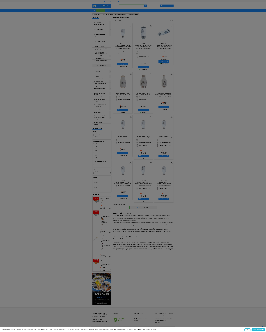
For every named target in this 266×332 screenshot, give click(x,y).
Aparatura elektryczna (99, 34)
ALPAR (96, 187)
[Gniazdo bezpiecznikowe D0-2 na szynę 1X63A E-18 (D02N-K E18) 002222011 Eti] (137, 51)
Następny (146, 207)
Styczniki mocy (98, 44)
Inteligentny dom (98, 86)
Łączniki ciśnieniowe (99, 74)
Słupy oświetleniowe (98, 29)
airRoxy (97, 185)
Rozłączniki (97, 71)
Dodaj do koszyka (122, 64)
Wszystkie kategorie (159, 324)
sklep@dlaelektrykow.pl (113, 1)
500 (96, 165)
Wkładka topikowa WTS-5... (124, 99)
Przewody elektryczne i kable (100, 32)
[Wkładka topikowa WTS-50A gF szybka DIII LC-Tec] (116, 99)
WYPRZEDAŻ (96, 124)
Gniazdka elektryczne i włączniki (99, 94)
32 (96, 152)
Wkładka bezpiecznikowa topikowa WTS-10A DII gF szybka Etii (164, 95)
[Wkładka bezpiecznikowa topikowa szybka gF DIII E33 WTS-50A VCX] (137, 142)
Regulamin (136, 315)
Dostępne (161, 21)
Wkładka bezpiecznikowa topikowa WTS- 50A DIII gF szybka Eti (123, 95)
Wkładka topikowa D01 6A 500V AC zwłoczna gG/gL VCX (164, 46)
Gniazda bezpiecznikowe (101, 60)
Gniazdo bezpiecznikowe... (145, 51)
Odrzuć (247, 329)
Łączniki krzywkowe (99, 46)
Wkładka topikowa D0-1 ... (124, 51)
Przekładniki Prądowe (100, 78)
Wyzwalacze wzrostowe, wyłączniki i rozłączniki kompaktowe (100, 38)
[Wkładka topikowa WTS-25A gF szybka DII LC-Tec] (116, 186)
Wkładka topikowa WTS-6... (124, 142)
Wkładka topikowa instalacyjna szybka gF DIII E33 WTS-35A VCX (164, 138)
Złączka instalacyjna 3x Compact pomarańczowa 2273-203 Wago (105, 260)
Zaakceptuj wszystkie (258, 329)
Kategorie (100, 11)
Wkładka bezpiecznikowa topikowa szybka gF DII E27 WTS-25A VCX (123, 184)
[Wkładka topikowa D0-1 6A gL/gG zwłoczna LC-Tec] (116, 51)
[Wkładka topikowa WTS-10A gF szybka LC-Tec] (116, 48)
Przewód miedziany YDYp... (105, 251)
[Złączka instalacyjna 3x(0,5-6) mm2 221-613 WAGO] (102, 224)
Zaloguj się (163, 1)
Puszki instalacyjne (98, 97)
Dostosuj (155, 329)
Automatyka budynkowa (100, 83)
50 (96, 157)
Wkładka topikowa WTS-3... (145, 99)
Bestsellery (95, 194)
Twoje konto (117, 310)
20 (96, 148)
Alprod (96, 190)
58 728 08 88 (100, 1)
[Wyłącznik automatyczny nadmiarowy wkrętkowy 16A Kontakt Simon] (157, 186)
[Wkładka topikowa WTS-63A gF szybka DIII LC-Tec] (116, 142)
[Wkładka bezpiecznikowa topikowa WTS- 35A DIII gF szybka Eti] (157, 140)
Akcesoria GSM (97, 120)
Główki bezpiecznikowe (101, 63)
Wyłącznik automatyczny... (165, 185)
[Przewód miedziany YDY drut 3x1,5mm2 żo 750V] (102, 214)
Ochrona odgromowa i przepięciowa (99, 109)
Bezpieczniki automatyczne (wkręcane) (102, 68)
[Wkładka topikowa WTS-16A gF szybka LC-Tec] (157, 188)
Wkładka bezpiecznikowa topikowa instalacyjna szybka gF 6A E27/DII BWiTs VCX (122, 46)
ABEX (96, 182)
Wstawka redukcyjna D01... (165, 48)
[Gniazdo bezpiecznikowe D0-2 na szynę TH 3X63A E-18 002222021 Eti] (137, 54)
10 (96, 145)
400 (96, 163)
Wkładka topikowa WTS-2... (124, 185)
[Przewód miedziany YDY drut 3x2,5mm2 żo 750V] (102, 238)
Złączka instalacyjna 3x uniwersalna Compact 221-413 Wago (105, 211)
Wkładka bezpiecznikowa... (145, 142)
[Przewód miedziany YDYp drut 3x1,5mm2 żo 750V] (102, 262)
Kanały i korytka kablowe (100, 104)
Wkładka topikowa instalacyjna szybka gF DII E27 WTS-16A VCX (164, 184)
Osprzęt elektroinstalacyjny (100, 99)
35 (96, 154)
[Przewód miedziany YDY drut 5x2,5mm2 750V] (102, 243)
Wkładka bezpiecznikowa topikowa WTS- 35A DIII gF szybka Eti (143, 95)
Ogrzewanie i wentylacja (99, 115)
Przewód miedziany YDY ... (105, 217)
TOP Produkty (119, 11)
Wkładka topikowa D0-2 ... (145, 56)
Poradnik (135, 11)
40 (96, 155)
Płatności (136, 317)
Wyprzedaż (143, 11)
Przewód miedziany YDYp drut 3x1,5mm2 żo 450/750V (105, 236)
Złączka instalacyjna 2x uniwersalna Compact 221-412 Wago (105, 198)
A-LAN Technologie (99, 180)
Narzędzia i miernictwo (99, 117)
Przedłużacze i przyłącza (99, 101)
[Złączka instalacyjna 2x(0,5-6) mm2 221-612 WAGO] (102, 200)
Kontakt (95, 310)
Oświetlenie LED (97, 22)
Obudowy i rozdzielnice (99, 88)
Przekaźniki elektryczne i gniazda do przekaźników (101, 53)
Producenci (109, 11)
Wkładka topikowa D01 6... (124, 54)
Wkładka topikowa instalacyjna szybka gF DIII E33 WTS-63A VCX (123, 138)
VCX (96, 136)
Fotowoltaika (97, 19)
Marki (95, 177)
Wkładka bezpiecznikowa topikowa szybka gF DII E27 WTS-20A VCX (143, 184)
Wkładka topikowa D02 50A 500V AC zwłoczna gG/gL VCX (143, 46)
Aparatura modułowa (99, 81)
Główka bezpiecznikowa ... (145, 48)
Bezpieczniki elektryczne (100, 55)
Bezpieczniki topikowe (101, 65)
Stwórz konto (170, 1)
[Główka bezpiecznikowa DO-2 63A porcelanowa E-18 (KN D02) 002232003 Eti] (137, 48)
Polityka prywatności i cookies (140, 318)
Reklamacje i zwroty (138, 313)
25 (96, 150)
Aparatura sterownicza (100, 41)
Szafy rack (96, 91)
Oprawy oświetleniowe (99, 24)
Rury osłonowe (97, 106)
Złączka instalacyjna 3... (104, 222)
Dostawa (136, 320)
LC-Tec (97, 135)
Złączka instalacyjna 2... (104, 203)
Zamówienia (116, 315)
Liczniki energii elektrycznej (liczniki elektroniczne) (101, 49)
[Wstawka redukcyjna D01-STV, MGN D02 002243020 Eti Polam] (157, 48)
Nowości (127, 11)
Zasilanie (97, 76)
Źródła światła (97, 27)
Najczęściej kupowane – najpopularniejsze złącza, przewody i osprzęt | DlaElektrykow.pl (163, 318)
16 (96, 146)
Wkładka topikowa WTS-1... (124, 48)
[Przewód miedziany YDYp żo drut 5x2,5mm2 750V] (102, 248)
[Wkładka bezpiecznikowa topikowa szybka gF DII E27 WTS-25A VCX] (137, 186)
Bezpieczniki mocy (100, 58)
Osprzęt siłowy (97, 112)
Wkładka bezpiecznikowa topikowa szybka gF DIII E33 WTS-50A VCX (143, 138)
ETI (96, 133)
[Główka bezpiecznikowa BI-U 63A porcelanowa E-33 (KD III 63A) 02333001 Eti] (116, 97)
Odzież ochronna (98, 122)
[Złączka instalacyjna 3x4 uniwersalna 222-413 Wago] (102, 219)
